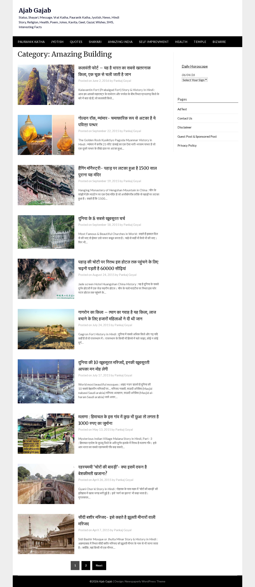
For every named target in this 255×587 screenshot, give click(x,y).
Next (99, 565)
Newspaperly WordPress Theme (145, 581)
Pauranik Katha (31, 41)
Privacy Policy (187, 145)
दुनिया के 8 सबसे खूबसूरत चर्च (101, 218)
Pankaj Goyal (122, 80)
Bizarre (219, 41)
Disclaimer (185, 127)
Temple (200, 41)
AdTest (182, 109)
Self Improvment (154, 41)
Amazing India (120, 41)
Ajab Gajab (35, 10)
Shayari (95, 41)
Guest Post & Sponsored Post (197, 136)
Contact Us (185, 118)
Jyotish (57, 41)
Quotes (76, 41)
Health (181, 41)
